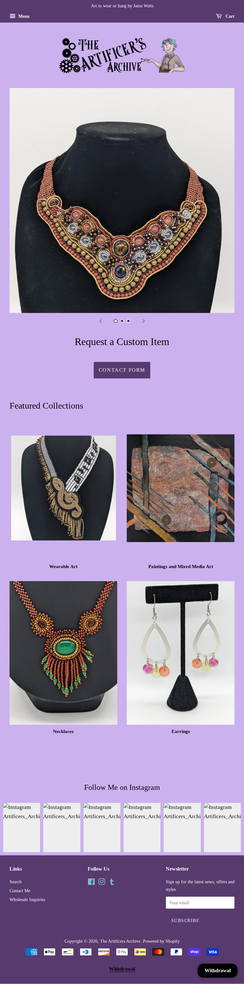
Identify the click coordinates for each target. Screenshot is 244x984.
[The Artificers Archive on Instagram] (101, 883)
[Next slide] (144, 321)
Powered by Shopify (161, 941)
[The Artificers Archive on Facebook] (91, 883)
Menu (23, 16)
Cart (229, 16)
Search (16, 881)
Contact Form (122, 370)
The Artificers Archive (120, 941)
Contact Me (20, 890)
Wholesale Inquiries (27, 899)
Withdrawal (122, 969)
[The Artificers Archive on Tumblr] (111, 883)
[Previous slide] (100, 321)
